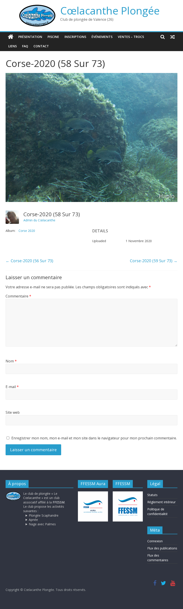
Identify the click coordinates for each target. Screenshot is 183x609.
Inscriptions (75, 37)
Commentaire (18, 296)
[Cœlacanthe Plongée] (11, 37)
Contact (41, 46)
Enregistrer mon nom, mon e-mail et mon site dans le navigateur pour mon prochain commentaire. (94, 438)
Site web (13, 412)
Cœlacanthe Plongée (110, 10)
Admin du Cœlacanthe (39, 220)
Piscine (53, 37)
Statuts (152, 495)
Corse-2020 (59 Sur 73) (153, 260)
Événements (102, 37)
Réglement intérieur (161, 502)
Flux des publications (162, 548)
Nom (11, 361)
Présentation (30, 37)
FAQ (25, 46)
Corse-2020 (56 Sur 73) (29, 260)
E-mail (12, 386)
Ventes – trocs (131, 37)
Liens (12, 46)
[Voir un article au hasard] (172, 37)
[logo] (13, 493)
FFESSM (58, 502)
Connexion (155, 541)
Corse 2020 (27, 231)
